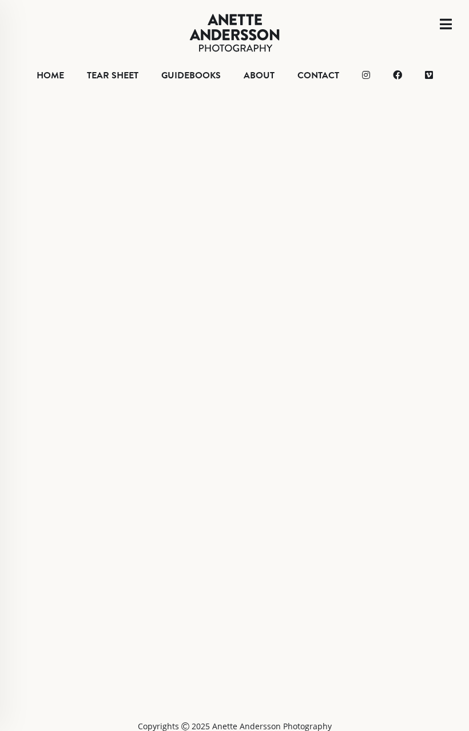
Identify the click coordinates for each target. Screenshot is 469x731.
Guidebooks (191, 75)
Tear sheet (112, 75)
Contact (318, 75)
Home (50, 75)
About (259, 75)
